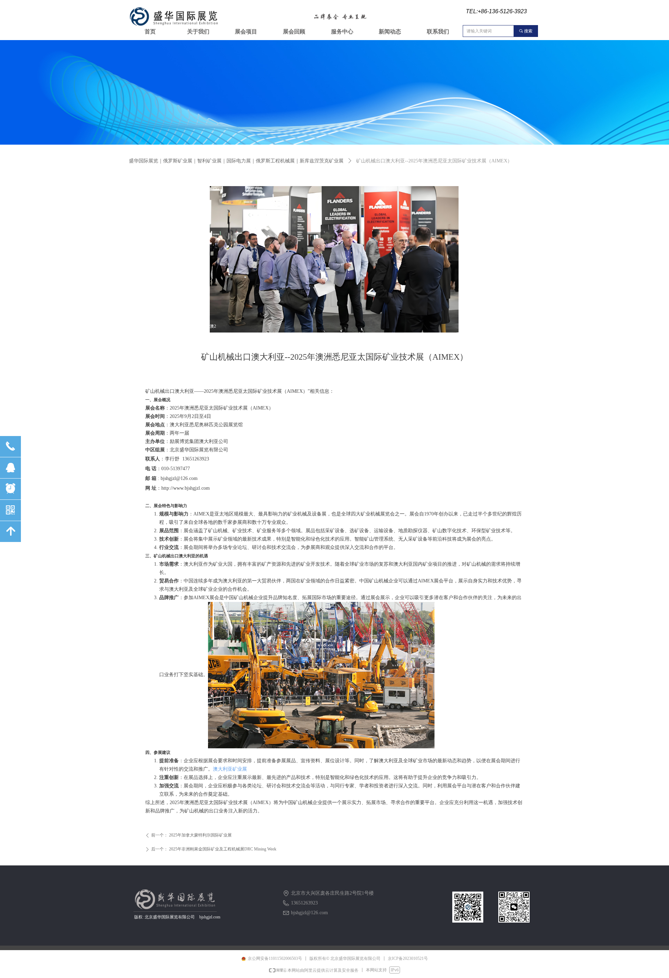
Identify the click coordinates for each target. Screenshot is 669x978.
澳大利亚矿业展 (230, 769)
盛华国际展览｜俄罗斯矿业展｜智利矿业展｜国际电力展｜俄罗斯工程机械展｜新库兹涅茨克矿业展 (236, 160)
